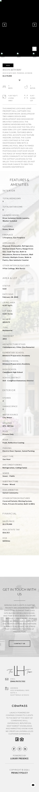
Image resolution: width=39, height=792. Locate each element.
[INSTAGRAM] (19, 749)
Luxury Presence (19, 758)
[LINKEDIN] (25, 749)
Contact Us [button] (19, 643)
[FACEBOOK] (14, 749)
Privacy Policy (19, 773)
